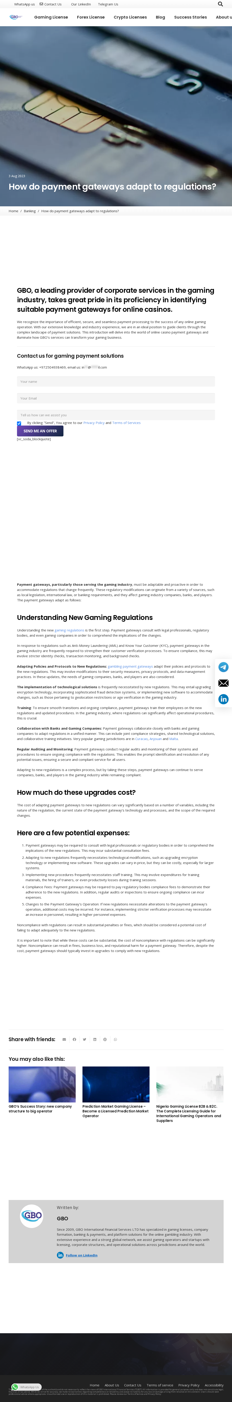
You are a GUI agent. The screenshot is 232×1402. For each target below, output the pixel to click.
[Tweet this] (85, 1039)
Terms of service (160, 1385)
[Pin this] (105, 1039)
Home (94, 1385)
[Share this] (75, 1039)
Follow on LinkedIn (81, 1255)
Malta (173, 738)
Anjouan (156, 738)
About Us (112, 1385)
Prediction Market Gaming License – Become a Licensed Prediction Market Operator (115, 1111)
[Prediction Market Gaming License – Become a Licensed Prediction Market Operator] (116, 1084)
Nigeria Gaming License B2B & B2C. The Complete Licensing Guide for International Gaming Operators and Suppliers (188, 1113)
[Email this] (64, 1039)
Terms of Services (126, 422)
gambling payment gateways (130, 666)
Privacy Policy (94, 422)
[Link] (16, 17)
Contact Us (132, 1385)
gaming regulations (69, 630)
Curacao (141, 738)
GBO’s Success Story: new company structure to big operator (40, 1109)
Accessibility (214, 1385)
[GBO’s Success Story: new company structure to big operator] (42, 1084)
